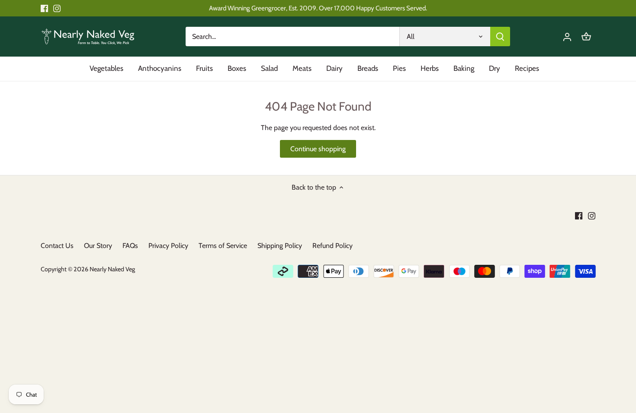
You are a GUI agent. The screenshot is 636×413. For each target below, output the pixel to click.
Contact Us (57, 245)
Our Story (98, 245)
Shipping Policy (279, 245)
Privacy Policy (168, 245)
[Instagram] (57, 8)
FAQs (130, 245)
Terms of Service (223, 245)
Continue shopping (318, 149)
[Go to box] (586, 36)
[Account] (567, 36)
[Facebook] (44, 8)
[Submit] (500, 36)
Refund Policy (332, 245)
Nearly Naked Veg (112, 269)
